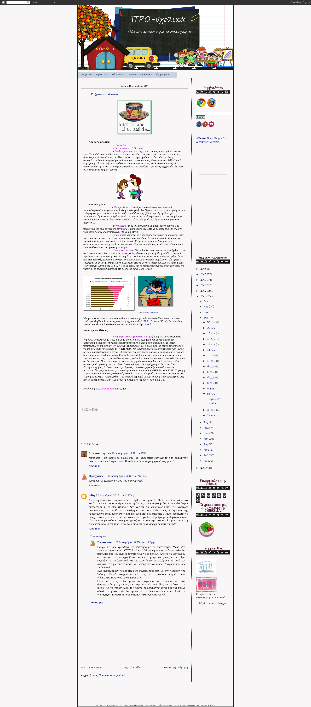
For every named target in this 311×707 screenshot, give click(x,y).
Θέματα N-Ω (118, 74)
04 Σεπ (211, 410)
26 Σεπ (211, 339)
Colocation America (207, 705)
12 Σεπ (211, 383)
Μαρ (207, 449)
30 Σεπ (211, 322)
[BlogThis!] (87, 409)
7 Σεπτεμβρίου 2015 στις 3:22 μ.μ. (135, 542)
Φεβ (206, 455)
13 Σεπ (211, 377)
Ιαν (206, 460)
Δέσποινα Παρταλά (100, 453)
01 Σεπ (211, 415)
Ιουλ (206, 427)
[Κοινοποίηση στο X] (90, 409)
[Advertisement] (119, 657)
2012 (203, 290)
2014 (203, 279)
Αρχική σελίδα (132, 667)
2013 (203, 285)
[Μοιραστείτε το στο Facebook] (93, 409)
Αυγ (206, 422)
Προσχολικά (86, 74)
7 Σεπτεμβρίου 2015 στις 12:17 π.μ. (115, 495)
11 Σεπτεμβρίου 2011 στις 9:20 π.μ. (127, 475)
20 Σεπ (211, 361)
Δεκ (206, 301)
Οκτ (206, 312)
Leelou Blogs (123, 705)
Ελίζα (146, 321)
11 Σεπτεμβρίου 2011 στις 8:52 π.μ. (131, 453)
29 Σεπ (211, 328)
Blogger (222, 603)
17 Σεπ (211, 372)
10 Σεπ (211, 394)
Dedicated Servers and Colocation (173, 705)
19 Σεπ (211, 366)
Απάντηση (94, 465)
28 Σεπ (211, 333)
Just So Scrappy (152, 705)
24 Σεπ (211, 350)
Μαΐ (206, 438)
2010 (203, 467)
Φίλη (92, 495)
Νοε (206, 306)
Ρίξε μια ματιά (163, 74)
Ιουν (206, 433)
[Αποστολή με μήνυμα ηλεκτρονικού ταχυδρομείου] (84, 409)
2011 (203, 296)
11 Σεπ (211, 388)
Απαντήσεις (99, 536)
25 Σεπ (211, 344)
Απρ (206, 444)
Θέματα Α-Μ (102, 74)
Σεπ (206, 317)
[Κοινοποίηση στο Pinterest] (96, 409)
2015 (203, 274)
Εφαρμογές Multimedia (140, 74)
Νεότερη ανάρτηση (91, 667)
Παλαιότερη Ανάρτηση (175, 667)
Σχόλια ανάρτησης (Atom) (110, 675)
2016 (203, 268)
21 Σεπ (211, 355)
